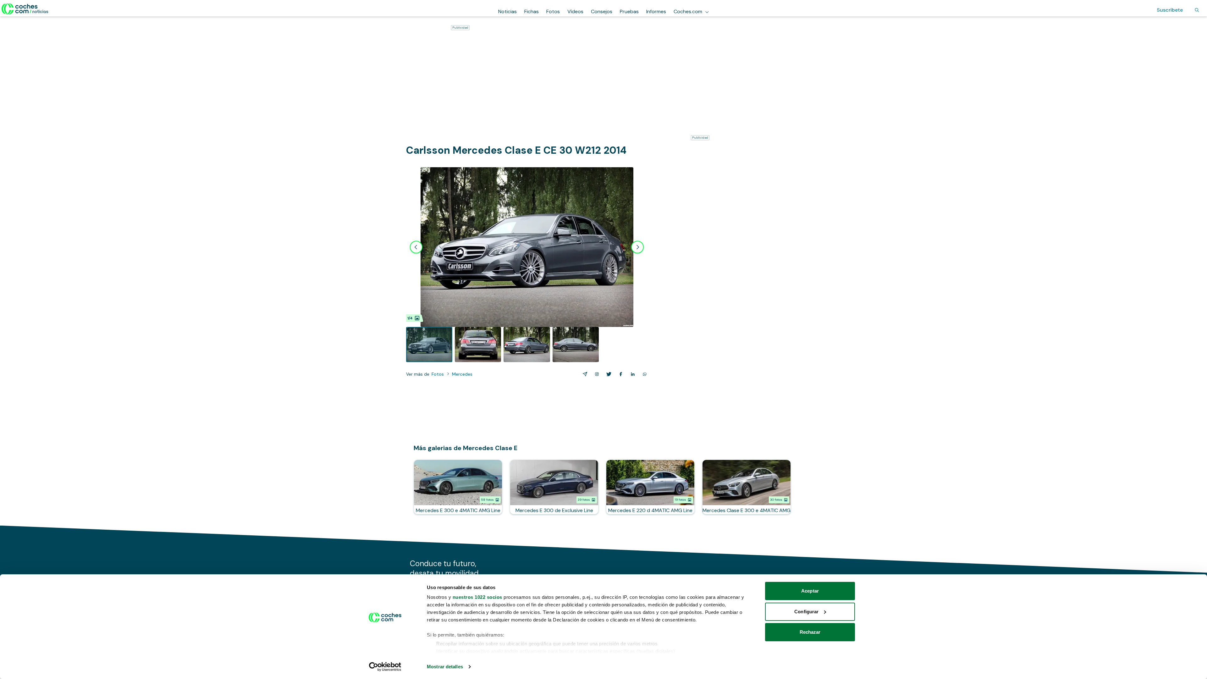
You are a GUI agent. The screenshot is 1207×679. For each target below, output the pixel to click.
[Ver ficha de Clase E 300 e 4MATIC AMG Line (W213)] (747, 487)
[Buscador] (1197, 10)
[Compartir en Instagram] (596, 374)
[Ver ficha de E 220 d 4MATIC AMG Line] (650, 487)
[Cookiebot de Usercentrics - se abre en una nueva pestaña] (385, 666)
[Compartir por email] (584, 374)
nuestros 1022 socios (477, 597)
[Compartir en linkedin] (631, 374)
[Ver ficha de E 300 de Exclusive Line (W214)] (554, 487)
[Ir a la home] (25, 9)
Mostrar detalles (445, 666)
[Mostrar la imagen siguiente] (637, 247)
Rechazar (810, 632)
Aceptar (810, 590)
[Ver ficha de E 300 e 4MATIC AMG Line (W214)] (458, 487)
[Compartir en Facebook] (619, 374)
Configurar (806, 611)
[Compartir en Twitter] (608, 374)
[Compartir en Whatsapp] (643, 374)
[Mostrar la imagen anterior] (416, 247)
